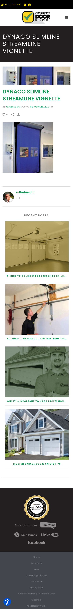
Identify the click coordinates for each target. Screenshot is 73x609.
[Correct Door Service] (36, 17)
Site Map (36, 600)
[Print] (20, 114)
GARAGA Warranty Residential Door (36, 593)
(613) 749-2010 (13, 4)
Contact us (36, 581)
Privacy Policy (36, 587)
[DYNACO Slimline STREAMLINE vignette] (36, 76)
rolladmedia (13, 106)
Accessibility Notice (37, 606)
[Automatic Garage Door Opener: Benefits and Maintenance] (37, 309)
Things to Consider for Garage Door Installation (38, 276)
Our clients (36, 563)
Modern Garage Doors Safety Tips (37, 463)
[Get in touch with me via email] (18, 198)
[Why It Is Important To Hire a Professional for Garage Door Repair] (37, 371)
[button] (7, 602)
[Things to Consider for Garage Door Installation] (37, 246)
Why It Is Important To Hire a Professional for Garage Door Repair (38, 401)
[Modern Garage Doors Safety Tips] (37, 434)
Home (36, 557)
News (36, 569)
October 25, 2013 (39, 106)
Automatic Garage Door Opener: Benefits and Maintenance (38, 338)
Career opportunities (36, 575)
